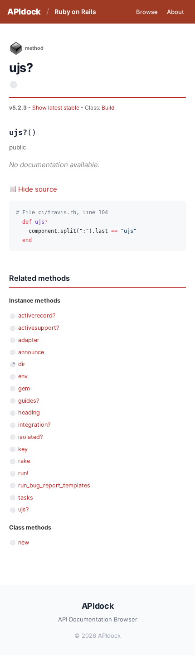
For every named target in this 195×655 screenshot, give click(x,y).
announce (31, 352)
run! (23, 473)
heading (29, 412)
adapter (28, 340)
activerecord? (36, 315)
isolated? (30, 436)
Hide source (37, 189)
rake (24, 461)
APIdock (24, 11)
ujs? (23, 509)
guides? (28, 400)
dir (21, 364)
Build (108, 107)
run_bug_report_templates (54, 485)
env (23, 376)
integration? (34, 424)
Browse (147, 11)
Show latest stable (56, 107)
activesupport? (38, 327)
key (23, 449)
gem (24, 388)
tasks (25, 497)
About (175, 11)
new (23, 542)
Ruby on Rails (75, 11)
